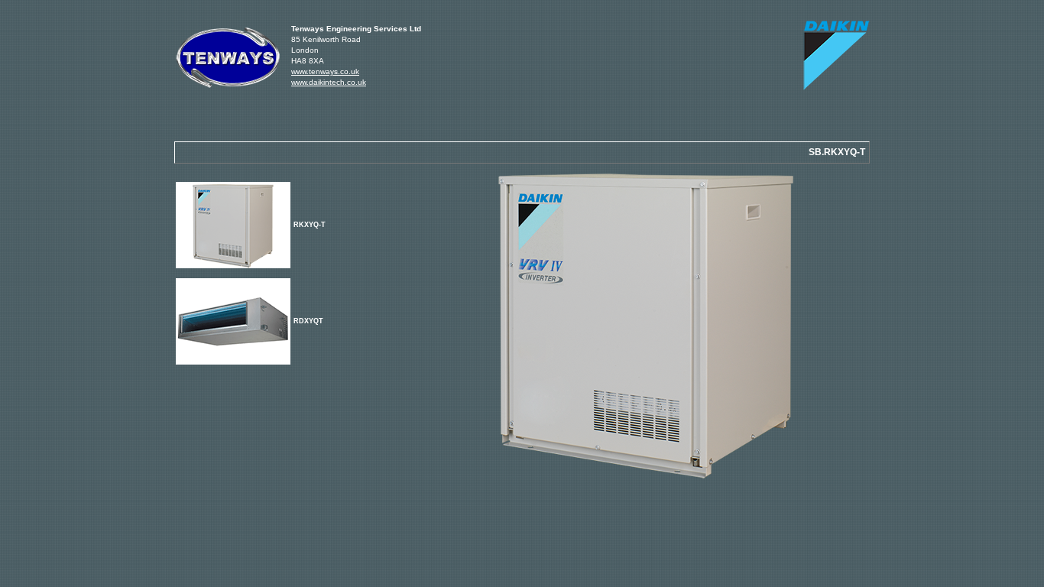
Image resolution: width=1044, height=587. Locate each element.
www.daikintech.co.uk (328, 82)
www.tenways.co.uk (325, 71)
